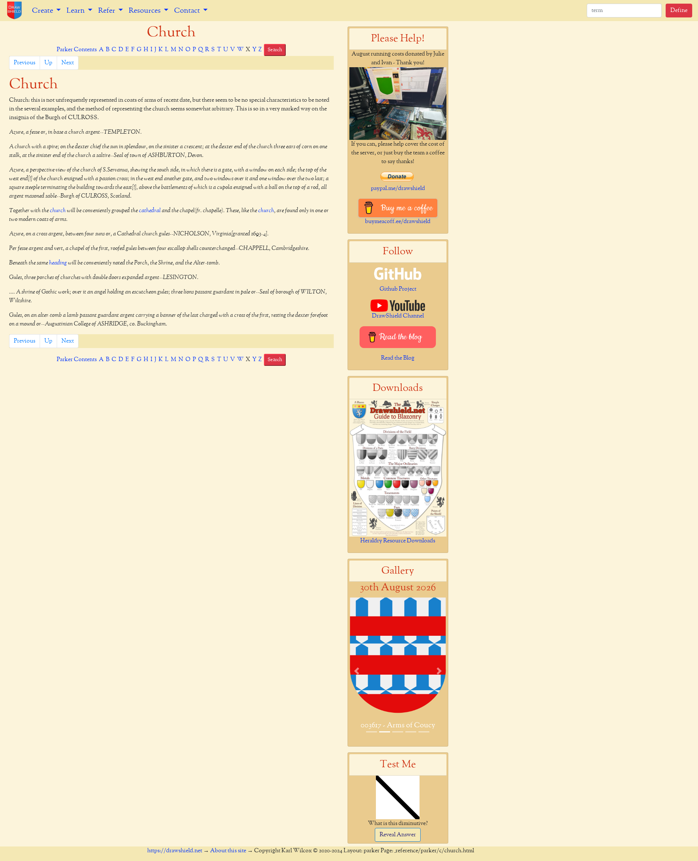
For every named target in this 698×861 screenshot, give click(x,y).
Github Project (398, 289)
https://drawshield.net (174, 851)
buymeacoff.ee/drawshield (397, 222)
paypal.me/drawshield (398, 188)
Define (678, 10)
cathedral (150, 211)
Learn (76, 10)
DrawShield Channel (398, 316)
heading (58, 263)
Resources (145, 10)
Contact (187, 10)
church (58, 211)
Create (43, 10)
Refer (107, 10)
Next (67, 63)
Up (48, 63)
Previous (24, 63)
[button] (356, 671)
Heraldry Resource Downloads (397, 541)
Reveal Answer (398, 835)
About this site (228, 851)
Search (275, 49)
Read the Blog (397, 358)
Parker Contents (77, 50)
